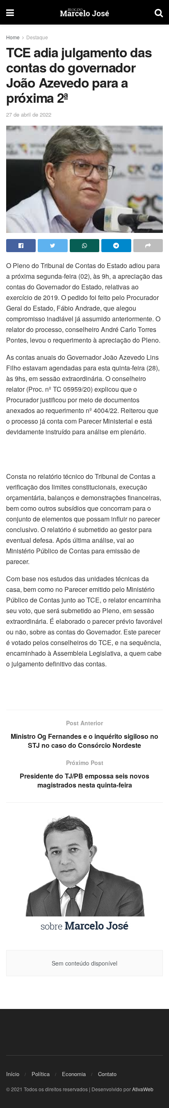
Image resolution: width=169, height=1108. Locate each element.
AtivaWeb (142, 1088)
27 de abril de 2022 (28, 114)
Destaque (37, 37)
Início (12, 1074)
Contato (107, 1074)
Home (13, 37)
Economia (74, 1074)
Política (41, 1074)
